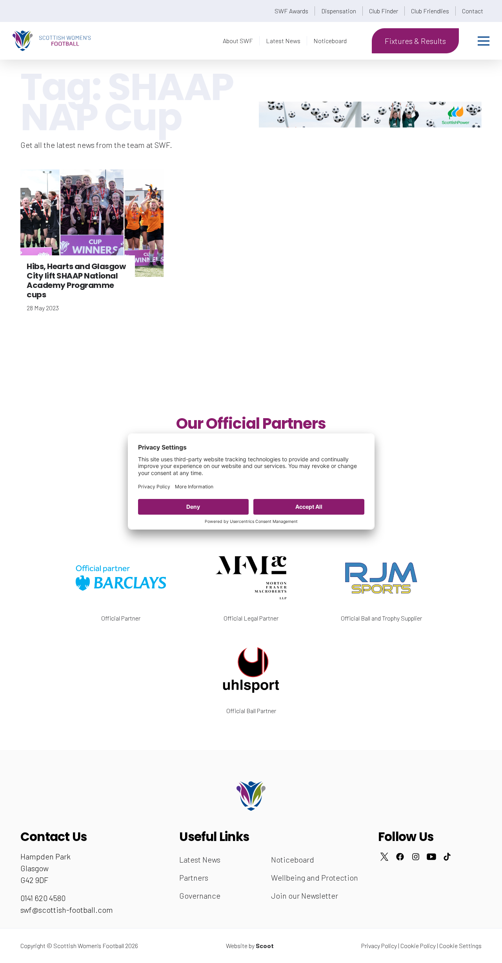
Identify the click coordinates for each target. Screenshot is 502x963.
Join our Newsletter (304, 895)
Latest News (283, 40)
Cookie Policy (418, 945)
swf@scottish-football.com (66, 909)
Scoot (265, 945)
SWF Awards (291, 11)
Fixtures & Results (415, 41)
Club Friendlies (430, 11)
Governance (199, 895)
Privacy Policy (379, 945)
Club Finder (383, 11)
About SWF (238, 40)
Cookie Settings (460, 945)
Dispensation (338, 11)
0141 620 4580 (42, 898)
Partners (193, 877)
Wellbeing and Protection (314, 877)
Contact (472, 11)
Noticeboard (330, 40)
